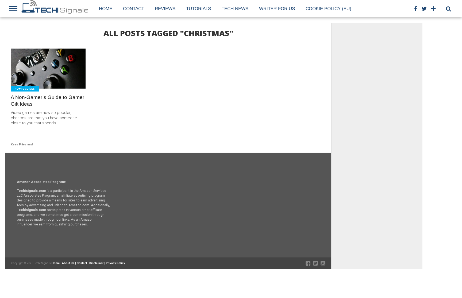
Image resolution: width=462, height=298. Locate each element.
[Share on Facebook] (37, 80)
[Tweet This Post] (48, 80)
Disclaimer (96, 263)
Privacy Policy (115, 263)
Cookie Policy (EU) (328, 8)
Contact (133, 8)
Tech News (235, 8)
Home (105, 8)
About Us (68, 263)
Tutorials (198, 8)
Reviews (165, 8)
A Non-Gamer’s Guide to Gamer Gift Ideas (47, 100)
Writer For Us (277, 8)
